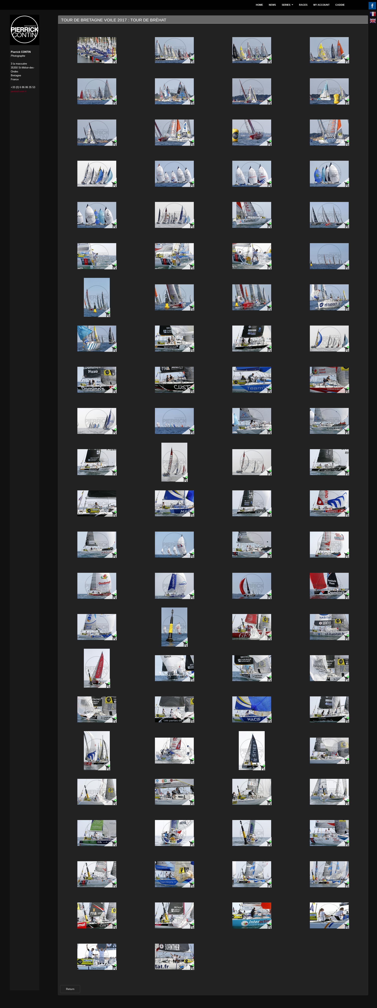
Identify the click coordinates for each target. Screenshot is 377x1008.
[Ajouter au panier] (110, 58)
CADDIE (340, 5)
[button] (70, 989)
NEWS (272, 5)
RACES (303, 5)
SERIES (288, 6)
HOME (259, 5)
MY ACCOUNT (321, 5)
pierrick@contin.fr (18, 91)
